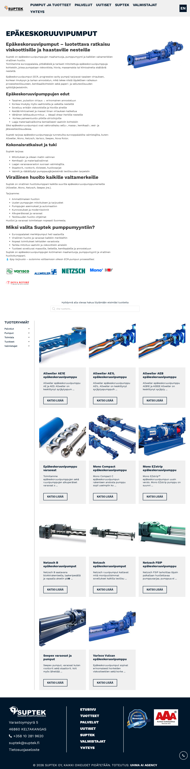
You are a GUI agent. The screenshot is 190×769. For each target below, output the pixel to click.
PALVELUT (83, 5)
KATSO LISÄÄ (55, 400)
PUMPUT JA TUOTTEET (50, 5)
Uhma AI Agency (143, 765)
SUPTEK (122, 5)
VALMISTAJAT (145, 5)
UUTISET (103, 5)
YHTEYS (37, 12)
